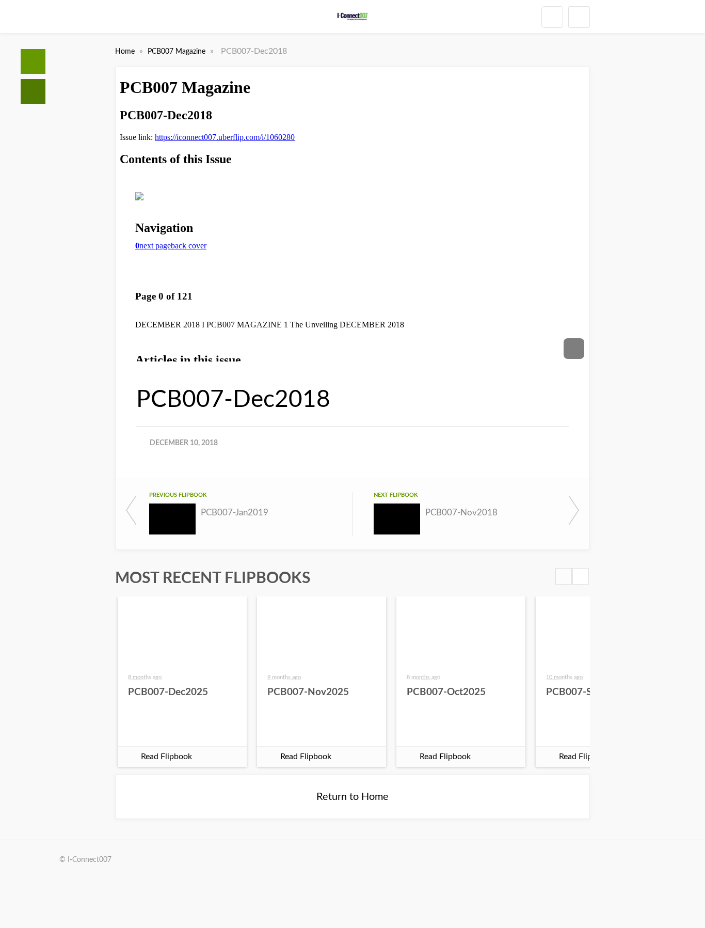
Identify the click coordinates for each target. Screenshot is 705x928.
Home (33, 61)
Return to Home (352, 797)
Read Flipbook (166, 756)
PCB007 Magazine (177, 51)
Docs (33, 91)
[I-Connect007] (353, 16)
